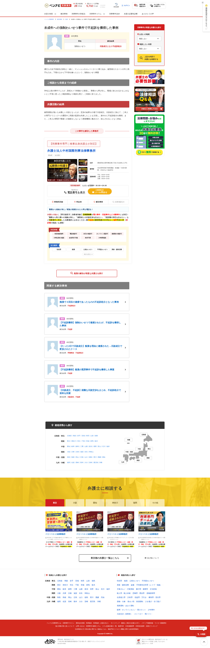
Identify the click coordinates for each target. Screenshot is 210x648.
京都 (77, 452)
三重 (81, 446)
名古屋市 (57, 155)
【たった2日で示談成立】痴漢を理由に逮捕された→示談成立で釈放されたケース (91, 347)
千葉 (83, 441)
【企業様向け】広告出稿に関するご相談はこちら (90, 629)
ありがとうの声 (148, 14)
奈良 (86, 452)
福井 (108, 446)
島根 (72, 457)
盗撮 (132, 585)
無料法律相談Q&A (142, 5)
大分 (86, 462)
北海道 (69, 435)
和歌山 (91, 452)
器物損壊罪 (151, 593)
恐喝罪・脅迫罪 (138, 593)
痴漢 (66, 19)
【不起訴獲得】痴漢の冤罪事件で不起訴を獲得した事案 (87, 369)
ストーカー (138, 614)
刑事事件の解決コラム (93, 626)
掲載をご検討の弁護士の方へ (130, 623)
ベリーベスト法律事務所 (55, 534)
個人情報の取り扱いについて (64, 626)
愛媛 (99, 457)
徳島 (90, 457)
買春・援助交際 (123, 585)
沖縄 (100, 462)
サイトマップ (115, 623)
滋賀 (81, 452)
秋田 (87, 435)
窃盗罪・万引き (141, 597)
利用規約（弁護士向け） (101, 623)
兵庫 (72, 452)
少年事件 (151, 610)
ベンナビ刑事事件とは (54, 623)
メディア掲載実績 (147, 623)
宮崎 (90, 462)
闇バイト (148, 614)
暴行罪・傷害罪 (142, 589)
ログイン (127, 5)
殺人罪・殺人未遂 (124, 593)
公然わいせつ (135, 581)
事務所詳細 (58, 202)
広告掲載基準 (129, 626)
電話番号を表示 (76, 192)
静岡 (77, 446)
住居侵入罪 (121, 597)
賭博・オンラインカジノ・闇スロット (131, 610)
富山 (99, 446)
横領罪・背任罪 (155, 597)
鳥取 (68, 457)
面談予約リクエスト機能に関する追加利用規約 (123, 629)
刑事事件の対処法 (78, 14)
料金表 (79, 202)
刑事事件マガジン (68, 623)
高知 (103, 457)
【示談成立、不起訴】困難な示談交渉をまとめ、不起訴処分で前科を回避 (90, 391)
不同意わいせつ (148, 581)
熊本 (81, 462)
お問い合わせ (80, 626)
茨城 (87, 441)
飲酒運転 (139, 601)
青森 (74, 435)
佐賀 (72, 462)
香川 (95, 457)
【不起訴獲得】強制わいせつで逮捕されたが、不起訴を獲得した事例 (90, 324)
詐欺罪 (130, 597)
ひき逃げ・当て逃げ (153, 601)
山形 (92, 435)
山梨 (86, 446)
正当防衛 (153, 589)
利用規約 (89, 623)
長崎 (77, 462)
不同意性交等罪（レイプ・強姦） (149, 585)
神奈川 (73, 441)
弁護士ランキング (152, 626)
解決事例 (64, 14)
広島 (81, 457)
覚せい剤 (130, 601)
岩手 (78, 435)
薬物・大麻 (121, 601)
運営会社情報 (80, 623)
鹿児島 (96, 462)
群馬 (92, 441)
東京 (68, 441)
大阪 (68, 452)
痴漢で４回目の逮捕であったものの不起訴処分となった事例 (89, 302)
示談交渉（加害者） (124, 614)
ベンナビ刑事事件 (49, 19)
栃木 (96, 441)
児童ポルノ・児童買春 (125, 589)
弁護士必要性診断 (131, 14)
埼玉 (78, 441)
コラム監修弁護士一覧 (109, 626)
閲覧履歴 (116, 7)
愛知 (68, 446)
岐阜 (72, 446)
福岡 (68, 462)
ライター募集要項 (160, 623)
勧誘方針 (121, 626)
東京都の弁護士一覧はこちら (105, 558)
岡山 (77, 457)
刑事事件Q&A (114, 14)
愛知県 (50, 155)
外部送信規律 (140, 626)
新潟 (90, 446)
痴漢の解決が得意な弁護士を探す (88, 273)
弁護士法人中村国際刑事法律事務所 (71, 150)
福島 (96, 435)
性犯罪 (119, 581)
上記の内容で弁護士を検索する (151, 58)
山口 (86, 457)
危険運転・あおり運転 (125, 605)
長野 (95, 446)
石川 (103, 446)
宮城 (83, 435)
